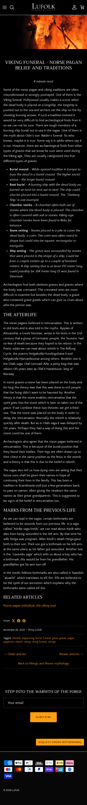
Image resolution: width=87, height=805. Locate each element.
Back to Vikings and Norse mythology (43, 663)
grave (55, 638)
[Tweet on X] (13, 620)
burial (38, 638)
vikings (52, 641)
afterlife (16, 638)
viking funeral (39, 641)
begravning (28, 638)
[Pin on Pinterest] (24, 620)
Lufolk (15, 790)
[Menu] (4, 7)
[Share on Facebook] (18, 620)
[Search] (14, 7)
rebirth (19, 641)
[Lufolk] (43, 7)
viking (27, 641)
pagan (71, 638)
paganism (8, 641)
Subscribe (43, 717)
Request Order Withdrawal (60, 742)
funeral (47, 638)
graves (62, 638)
